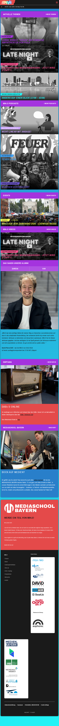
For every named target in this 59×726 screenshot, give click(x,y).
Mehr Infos (52, 362)
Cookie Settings (45, 705)
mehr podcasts (50, 103)
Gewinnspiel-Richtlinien (10, 564)
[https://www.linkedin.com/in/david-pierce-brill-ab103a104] (29, 300)
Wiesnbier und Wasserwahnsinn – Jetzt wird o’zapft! (28, 69)
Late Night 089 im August (9, 64)
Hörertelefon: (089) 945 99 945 (32, 705)
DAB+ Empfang (8, 571)
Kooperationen (8, 574)
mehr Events (51, 195)
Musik (6, 561)
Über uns (7, 568)
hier (19, 419)
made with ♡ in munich (29, 712)
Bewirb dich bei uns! (8, 545)
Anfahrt (6, 580)
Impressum (20, 705)
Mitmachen (7, 577)
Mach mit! (52, 427)
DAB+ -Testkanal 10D (26, 414)
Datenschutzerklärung (10, 705)
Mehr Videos (51, 229)
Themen (7, 558)
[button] (15, 268)
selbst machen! (38, 480)
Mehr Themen (51, 14)
